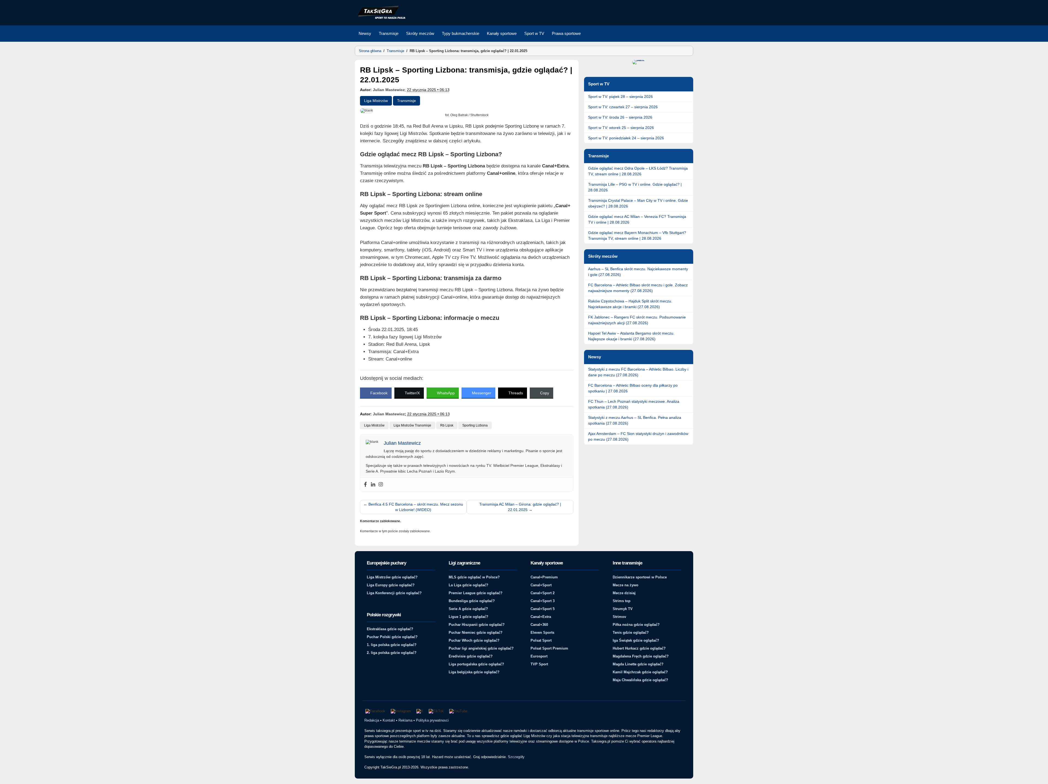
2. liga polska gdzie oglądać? (391, 653)
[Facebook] (365, 484)
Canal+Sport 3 (543, 601)
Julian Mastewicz (389, 90)
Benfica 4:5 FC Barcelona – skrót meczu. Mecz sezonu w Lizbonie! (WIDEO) (413, 507)
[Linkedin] (373, 484)
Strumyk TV (623, 609)
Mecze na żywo (625, 585)
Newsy (365, 33)
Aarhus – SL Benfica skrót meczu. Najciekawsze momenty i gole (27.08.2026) (638, 272)
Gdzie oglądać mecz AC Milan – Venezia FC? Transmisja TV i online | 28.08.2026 (637, 219)
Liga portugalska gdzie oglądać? (476, 664)
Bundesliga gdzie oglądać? (472, 601)
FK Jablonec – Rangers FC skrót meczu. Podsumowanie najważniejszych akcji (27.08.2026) (637, 320)
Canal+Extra (541, 617)
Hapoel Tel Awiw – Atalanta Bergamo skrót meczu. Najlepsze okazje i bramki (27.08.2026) (631, 336)
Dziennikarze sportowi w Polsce (640, 577)
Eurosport (539, 656)
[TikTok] (436, 711)
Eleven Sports (542, 632)
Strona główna (370, 51)
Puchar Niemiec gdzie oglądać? (475, 632)
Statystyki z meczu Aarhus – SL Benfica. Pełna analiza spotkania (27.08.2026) (634, 420)
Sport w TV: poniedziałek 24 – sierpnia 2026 (626, 138)
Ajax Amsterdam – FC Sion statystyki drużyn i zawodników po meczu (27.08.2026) (638, 436)
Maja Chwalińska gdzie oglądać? (640, 680)
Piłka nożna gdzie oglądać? (636, 625)
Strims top (621, 601)
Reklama (405, 720)
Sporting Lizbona (475, 425)
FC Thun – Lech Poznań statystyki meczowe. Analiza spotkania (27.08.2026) (633, 404)
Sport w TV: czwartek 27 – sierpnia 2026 (623, 107)
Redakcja (371, 720)
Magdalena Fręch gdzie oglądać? (641, 656)
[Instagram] (380, 484)
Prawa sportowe (566, 33)
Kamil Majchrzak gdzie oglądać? (640, 672)
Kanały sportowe (502, 33)
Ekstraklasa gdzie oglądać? (390, 629)
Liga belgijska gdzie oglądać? (474, 672)
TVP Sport (539, 664)
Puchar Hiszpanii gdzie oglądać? (477, 625)
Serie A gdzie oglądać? (468, 609)
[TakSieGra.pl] (380, 18)
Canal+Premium (544, 577)
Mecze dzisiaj (624, 593)
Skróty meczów (420, 33)
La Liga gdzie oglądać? (468, 585)
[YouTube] (458, 711)
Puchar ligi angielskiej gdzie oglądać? (481, 648)
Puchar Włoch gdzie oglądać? (474, 640)
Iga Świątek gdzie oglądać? (636, 640)
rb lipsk (446, 425)
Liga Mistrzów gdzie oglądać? (392, 577)
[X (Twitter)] (419, 711)
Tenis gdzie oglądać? (631, 632)
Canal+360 (539, 625)
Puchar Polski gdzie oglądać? (392, 637)
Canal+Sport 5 (543, 609)
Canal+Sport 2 (543, 593)
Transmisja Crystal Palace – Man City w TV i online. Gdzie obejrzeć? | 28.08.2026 (638, 203)
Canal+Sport (541, 585)
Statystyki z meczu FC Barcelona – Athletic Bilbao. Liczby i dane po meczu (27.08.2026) (638, 372)
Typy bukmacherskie (460, 33)
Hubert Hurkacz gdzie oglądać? (639, 648)
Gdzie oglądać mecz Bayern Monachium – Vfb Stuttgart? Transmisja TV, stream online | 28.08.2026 (637, 235)
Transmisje (388, 33)
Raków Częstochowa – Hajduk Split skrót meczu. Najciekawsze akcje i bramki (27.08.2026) (630, 304)
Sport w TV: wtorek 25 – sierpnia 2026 (621, 127)
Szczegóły (516, 757)
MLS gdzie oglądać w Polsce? (474, 577)
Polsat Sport (541, 640)
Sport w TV (534, 33)
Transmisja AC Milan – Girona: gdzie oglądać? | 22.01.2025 (520, 507)
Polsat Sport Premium (549, 648)
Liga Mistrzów (376, 100)
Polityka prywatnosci (432, 720)
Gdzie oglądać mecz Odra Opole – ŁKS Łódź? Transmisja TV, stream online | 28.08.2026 (638, 171)
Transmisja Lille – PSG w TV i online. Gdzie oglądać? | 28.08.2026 (635, 187)
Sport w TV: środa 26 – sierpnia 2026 (620, 117)
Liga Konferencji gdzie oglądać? (394, 593)
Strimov (619, 617)
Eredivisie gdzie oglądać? (471, 656)
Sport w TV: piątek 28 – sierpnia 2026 (620, 96)
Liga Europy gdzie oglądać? (391, 585)
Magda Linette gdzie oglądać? (638, 664)
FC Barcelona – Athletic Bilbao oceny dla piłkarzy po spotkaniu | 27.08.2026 (633, 388)
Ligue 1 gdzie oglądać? (468, 617)
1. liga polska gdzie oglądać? (391, 645)
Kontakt (389, 720)
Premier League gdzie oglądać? (475, 593)
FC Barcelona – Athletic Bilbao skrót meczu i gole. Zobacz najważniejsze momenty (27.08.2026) (638, 288)
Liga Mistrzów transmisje (412, 425)
